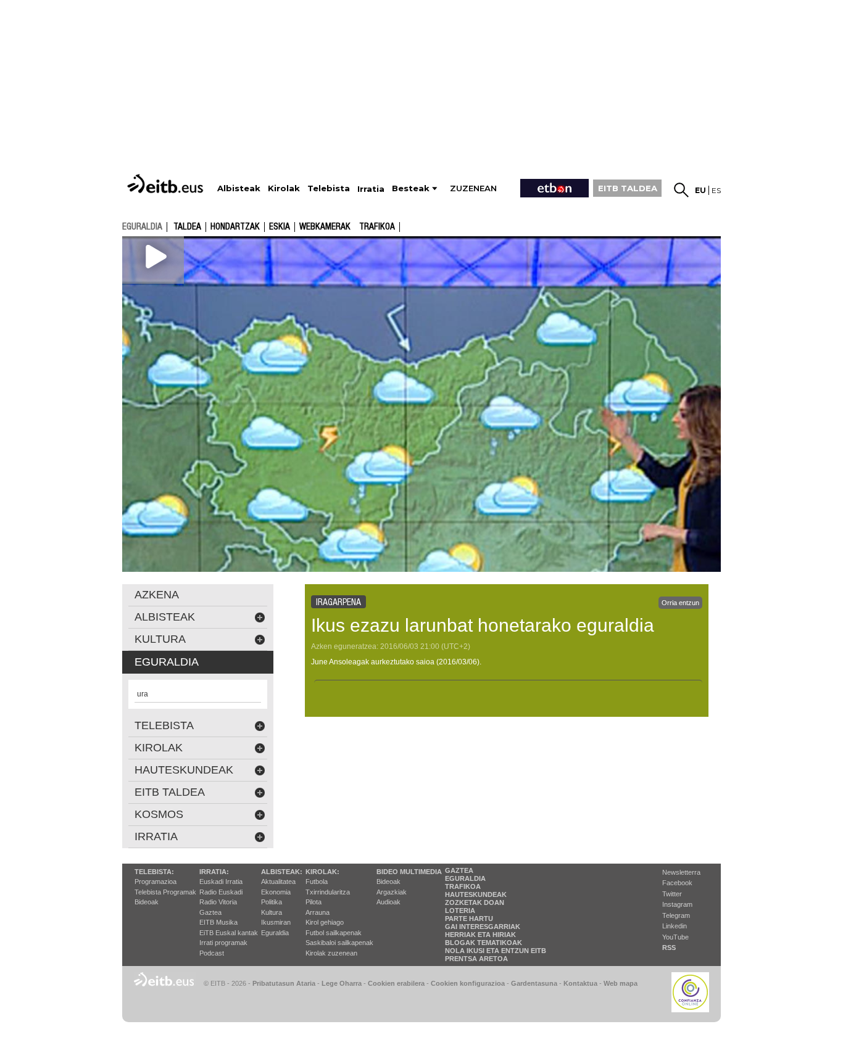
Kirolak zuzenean (331, 953)
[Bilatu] (681, 190)
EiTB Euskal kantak (228, 932)
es (716, 190)
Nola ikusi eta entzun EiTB (495, 950)
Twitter (672, 894)
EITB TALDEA (627, 188)
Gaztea (210, 912)
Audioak (388, 902)
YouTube (675, 937)
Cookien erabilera (396, 983)
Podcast (211, 953)
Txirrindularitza (327, 892)
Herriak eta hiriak (480, 934)
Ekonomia (276, 892)
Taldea (187, 227)
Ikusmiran (276, 922)
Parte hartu (469, 918)
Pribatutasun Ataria (283, 983)
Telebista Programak (165, 892)
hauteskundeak (184, 770)
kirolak (159, 747)
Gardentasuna (534, 983)
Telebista (164, 725)
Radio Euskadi (221, 892)
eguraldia (142, 226)
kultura (160, 639)
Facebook (677, 882)
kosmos (159, 814)
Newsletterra (681, 872)
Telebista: (154, 871)
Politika (271, 902)
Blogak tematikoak (483, 942)
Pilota (313, 902)
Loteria (460, 910)
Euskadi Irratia (221, 881)
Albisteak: (281, 871)
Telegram (676, 915)
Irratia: (214, 871)
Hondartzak (235, 227)
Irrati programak (223, 942)
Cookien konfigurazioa (468, 983)
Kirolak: (322, 871)
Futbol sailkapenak (333, 932)
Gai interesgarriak (482, 926)
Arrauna (317, 912)
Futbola (316, 881)
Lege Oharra (342, 983)
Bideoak (147, 902)
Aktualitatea (278, 881)
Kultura (271, 912)
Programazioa (155, 881)
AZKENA (157, 594)
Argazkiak (391, 892)
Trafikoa (377, 227)
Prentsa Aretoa (476, 958)
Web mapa (620, 983)
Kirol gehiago (324, 922)
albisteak (165, 617)
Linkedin (674, 926)
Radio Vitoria (218, 902)
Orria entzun (680, 602)
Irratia (156, 836)
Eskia (279, 227)
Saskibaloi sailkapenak (339, 942)
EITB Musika (218, 922)
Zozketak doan (474, 902)
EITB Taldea (170, 792)
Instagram (677, 904)
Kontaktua (580, 983)
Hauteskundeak (476, 894)
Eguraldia (275, 932)
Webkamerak (325, 227)
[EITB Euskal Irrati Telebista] (166, 183)
